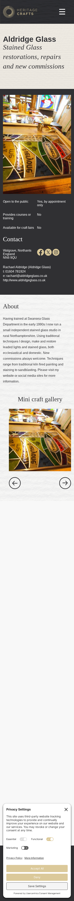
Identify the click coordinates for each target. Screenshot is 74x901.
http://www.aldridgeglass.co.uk (24, 280)
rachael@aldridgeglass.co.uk (26, 275)
